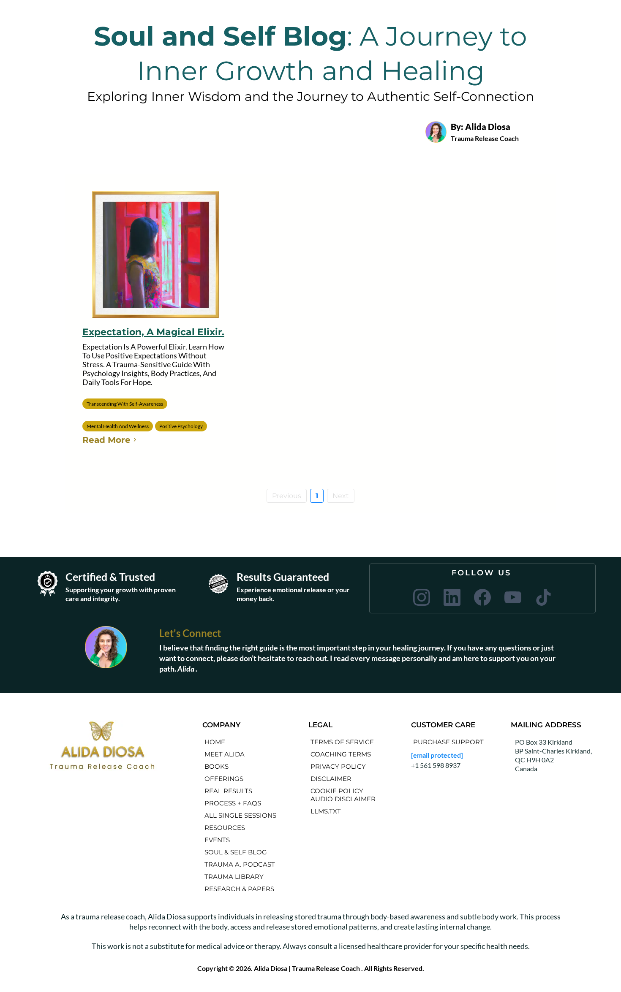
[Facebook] (482, 597)
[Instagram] (421, 597)
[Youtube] (513, 597)
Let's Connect (190, 633)
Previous (286, 496)
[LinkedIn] (452, 597)
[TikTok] (543, 597)
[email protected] (437, 755)
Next (340, 496)
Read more (106, 440)
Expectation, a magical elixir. (153, 332)
